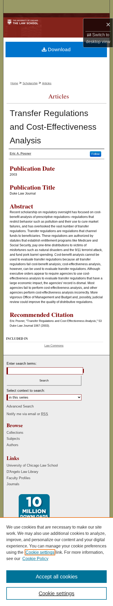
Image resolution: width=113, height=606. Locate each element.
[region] (56, 561)
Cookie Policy (35, 558)
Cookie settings (39, 552)
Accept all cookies (57, 576)
